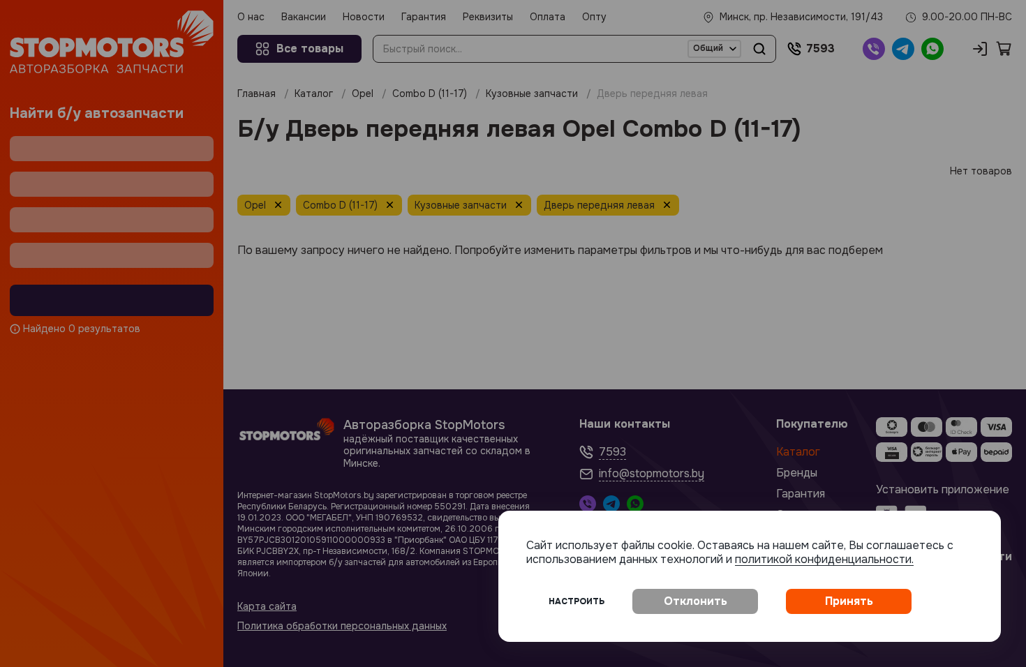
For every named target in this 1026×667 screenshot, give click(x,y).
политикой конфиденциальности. (824, 559)
